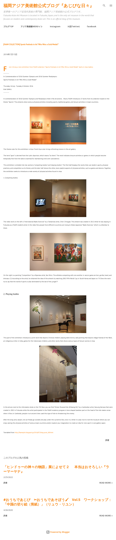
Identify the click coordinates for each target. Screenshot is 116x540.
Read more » (106, 482)
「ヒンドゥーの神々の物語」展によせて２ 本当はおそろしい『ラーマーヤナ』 (56, 469)
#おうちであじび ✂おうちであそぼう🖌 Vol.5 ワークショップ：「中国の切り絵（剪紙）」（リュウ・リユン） (57, 501)
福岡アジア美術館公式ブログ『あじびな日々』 (48, 5)
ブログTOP (8, 26)
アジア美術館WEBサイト (32, 26)
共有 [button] (107, 440)
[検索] (104, 5)
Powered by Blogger (60, 532)
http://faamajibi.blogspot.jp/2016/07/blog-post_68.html (34, 432)
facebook (91, 26)
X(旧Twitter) (74, 26)
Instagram (55, 26)
